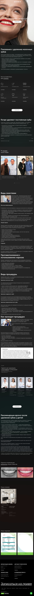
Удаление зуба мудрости (5, 576)
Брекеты (16, 576)
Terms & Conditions (4, 592)
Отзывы (17, 588)
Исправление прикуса (18, 575)
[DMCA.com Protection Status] (5, 593)
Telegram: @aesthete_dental (12, 515)
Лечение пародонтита (4, 575)
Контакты (20, 588)
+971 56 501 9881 (11, 507)
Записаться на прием (16, 583)
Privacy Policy (2, 592)
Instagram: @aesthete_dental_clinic (12, 513)
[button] (32, 387)
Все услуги (3, 589)
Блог (28, 588)
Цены (2, 588)
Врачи (5, 588)
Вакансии (13, 588)
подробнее (2, 89)
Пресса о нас (9, 588)
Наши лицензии (24, 588)
